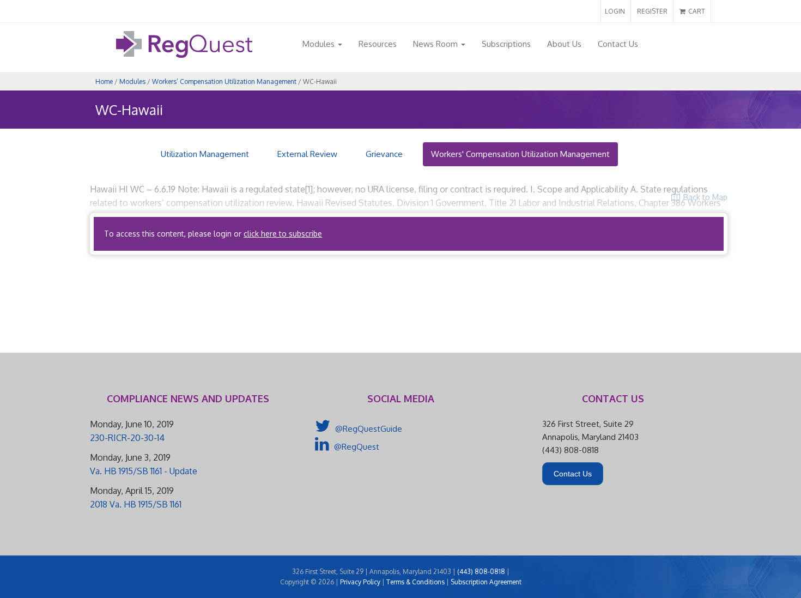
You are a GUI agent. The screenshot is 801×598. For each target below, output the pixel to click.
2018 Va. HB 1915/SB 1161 (135, 504)
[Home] (184, 54)
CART (696, 11)
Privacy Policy (360, 582)
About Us (564, 44)
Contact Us (618, 44)
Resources (378, 44)
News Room (436, 44)
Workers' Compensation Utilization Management (520, 154)
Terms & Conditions (415, 582)
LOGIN (615, 11)
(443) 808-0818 (481, 571)
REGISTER (652, 11)
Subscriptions (506, 44)
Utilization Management (205, 154)
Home (104, 81)
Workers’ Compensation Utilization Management (224, 81)
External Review (307, 154)
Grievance (384, 154)
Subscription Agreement (486, 582)
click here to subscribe (283, 233)
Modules (319, 44)
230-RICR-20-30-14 (127, 437)
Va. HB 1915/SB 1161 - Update (143, 471)
